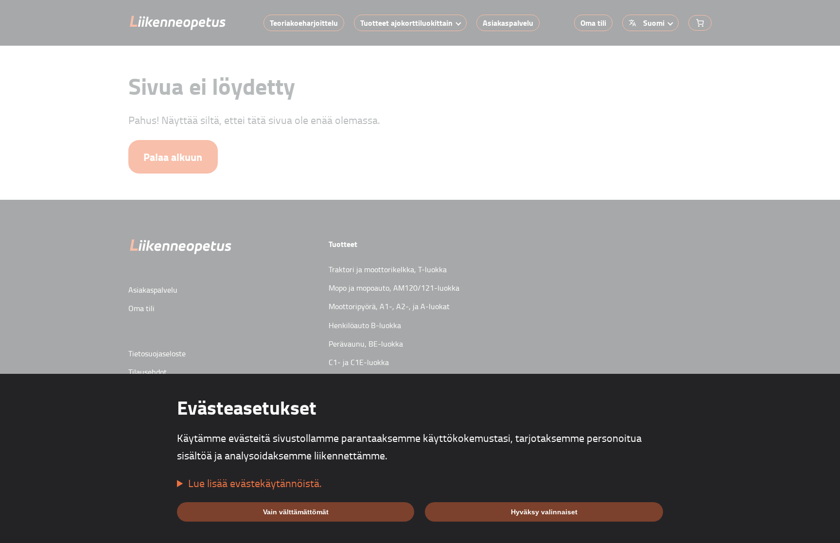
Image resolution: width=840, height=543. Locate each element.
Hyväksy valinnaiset (544, 512)
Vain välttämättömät (296, 512)
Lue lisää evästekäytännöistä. (255, 482)
